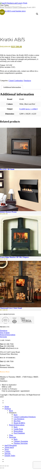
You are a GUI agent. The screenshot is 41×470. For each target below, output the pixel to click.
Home (2, 7)
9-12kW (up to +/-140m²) (28, 109)
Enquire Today (10, 456)
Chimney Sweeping (21, 441)
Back (11, 411)
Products (8, 409)
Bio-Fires (17, 421)
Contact (7, 451)
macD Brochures (11, 445)
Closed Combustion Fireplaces (25, 417)
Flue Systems (5, 333)
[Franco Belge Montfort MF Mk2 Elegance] (20, 236)
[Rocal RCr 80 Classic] (20, 148)
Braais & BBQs (19, 423)
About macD (9, 447)
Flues (11, 435)
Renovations (18, 431)
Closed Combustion (19, 7)
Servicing (3, 337)
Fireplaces (8, 7)
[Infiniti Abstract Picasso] (20, 190)
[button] (37, 14)
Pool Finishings (19, 433)
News (7, 449)
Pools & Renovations (7, 335)
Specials (7, 453)
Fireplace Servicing (21, 443)
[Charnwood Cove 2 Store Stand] (20, 284)
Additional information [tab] (12, 87)
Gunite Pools (18, 429)
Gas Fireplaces (19, 419)
